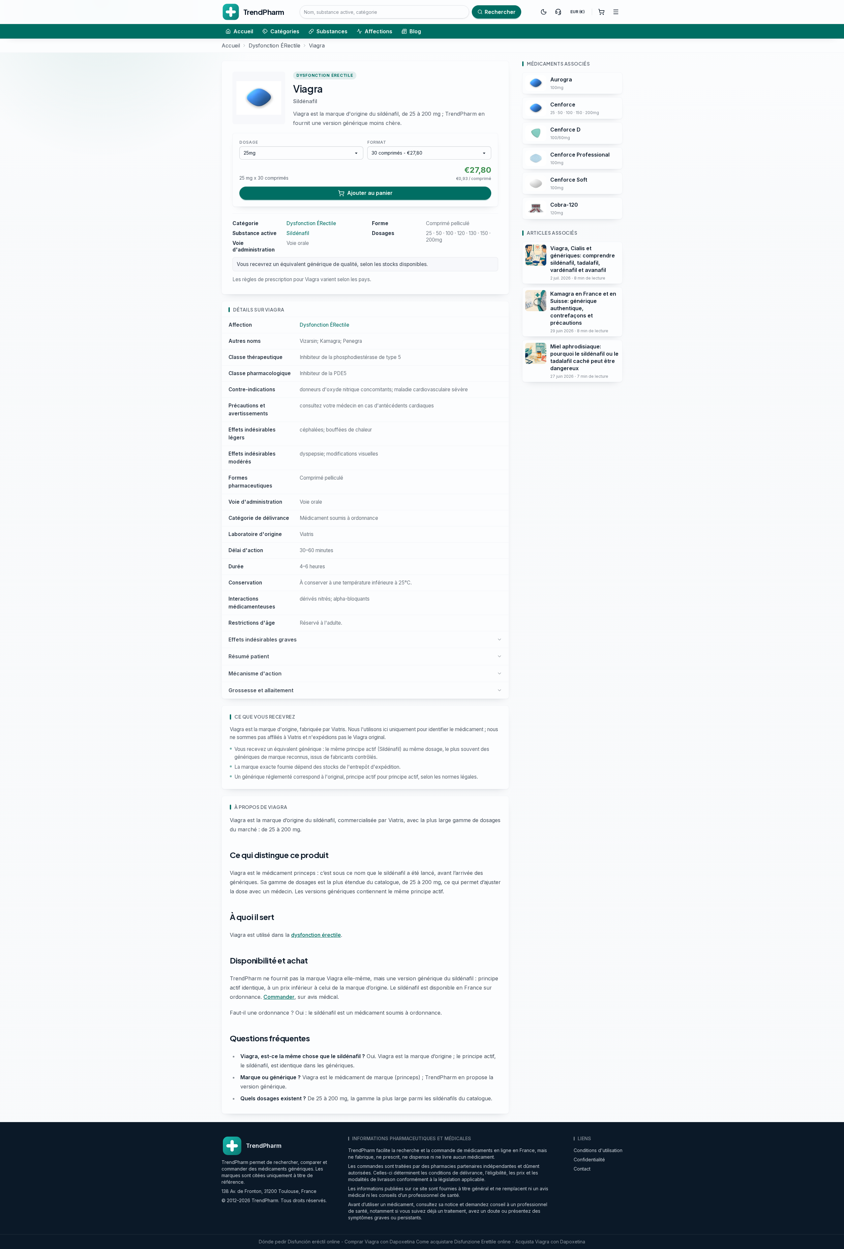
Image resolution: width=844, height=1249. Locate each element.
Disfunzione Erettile (475, 1241)
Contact (582, 1169)
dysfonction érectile (316, 935)
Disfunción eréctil (306, 1241)
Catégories (284, 31)
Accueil (243, 31)
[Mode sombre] (543, 11)
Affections (378, 31)
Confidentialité (589, 1159)
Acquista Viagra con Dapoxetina (550, 1241)
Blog (415, 31)
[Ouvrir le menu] (615, 11)
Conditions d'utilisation (598, 1150)
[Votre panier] (601, 11)
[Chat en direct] (558, 11)
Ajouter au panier (370, 193)
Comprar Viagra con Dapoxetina (380, 1241)
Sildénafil (305, 101)
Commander (278, 997)
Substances (331, 31)
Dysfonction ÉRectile (274, 45)
